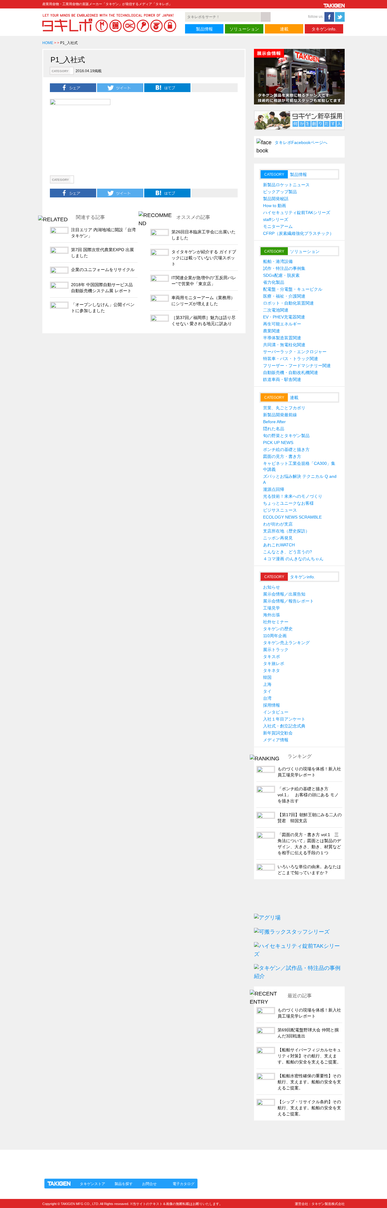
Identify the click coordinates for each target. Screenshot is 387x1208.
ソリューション (244, 29)
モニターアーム (278, 226)
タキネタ (271, 670)
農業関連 (271, 330)
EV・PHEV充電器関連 (284, 317)
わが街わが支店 (278, 524)
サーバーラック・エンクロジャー (295, 351)
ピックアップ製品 (280, 191)
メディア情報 (275, 739)
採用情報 (271, 705)
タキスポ (271, 656)
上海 (267, 684)
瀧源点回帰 (273, 489)
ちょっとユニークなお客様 (288, 503)
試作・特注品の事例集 (284, 268)
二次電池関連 (275, 310)
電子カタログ (183, 1184)
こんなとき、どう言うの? (287, 551)
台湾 (267, 698)
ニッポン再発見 (278, 537)
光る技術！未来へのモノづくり (292, 496)
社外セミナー (275, 621)
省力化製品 (273, 282)
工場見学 (271, 608)
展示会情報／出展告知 (284, 594)
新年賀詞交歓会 (278, 732)
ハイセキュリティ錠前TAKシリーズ (296, 212)
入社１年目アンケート (284, 719)
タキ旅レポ (273, 663)
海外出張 (271, 614)
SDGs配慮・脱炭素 (281, 275)
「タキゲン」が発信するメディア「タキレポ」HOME (97, 1160)
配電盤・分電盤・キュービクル (292, 289)
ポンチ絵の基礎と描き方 (286, 449)
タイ (267, 691)
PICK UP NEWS (278, 442)
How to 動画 (274, 205)
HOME (47, 43)
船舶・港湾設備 (278, 261)
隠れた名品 (273, 428)
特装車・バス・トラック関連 (290, 358)
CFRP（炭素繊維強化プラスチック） (298, 233)
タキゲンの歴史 (278, 628)
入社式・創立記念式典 (284, 726)
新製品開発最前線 (280, 414)
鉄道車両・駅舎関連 (282, 379)
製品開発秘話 (275, 198)
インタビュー (275, 712)
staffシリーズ (275, 219)
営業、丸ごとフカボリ (284, 407)
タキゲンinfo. (324, 29)
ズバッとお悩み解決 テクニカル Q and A (300, 479)
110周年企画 (275, 635)
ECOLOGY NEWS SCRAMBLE (292, 517)
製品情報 (204, 29)
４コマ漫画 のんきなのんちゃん (293, 558)
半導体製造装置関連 (282, 337)
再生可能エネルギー (282, 323)
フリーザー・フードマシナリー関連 (297, 365)
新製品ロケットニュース (286, 184)
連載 (284, 29)
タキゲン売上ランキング (286, 642)
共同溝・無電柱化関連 (284, 344)
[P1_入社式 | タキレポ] (167, 88)
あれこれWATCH (279, 544)
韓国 (267, 677)
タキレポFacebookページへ (301, 142)
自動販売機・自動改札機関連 (290, 372)
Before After (274, 421)
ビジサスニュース (280, 510)
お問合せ (149, 1184)
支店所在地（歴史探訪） (286, 531)
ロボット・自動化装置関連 (288, 303)
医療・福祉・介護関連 (284, 296)
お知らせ (271, 587)
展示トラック (275, 649)
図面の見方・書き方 (282, 456)
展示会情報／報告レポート (288, 601)
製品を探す (124, 1184)
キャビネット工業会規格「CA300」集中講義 (299, 466)
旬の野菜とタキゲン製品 (286, 435)
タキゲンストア (92, 1184)
